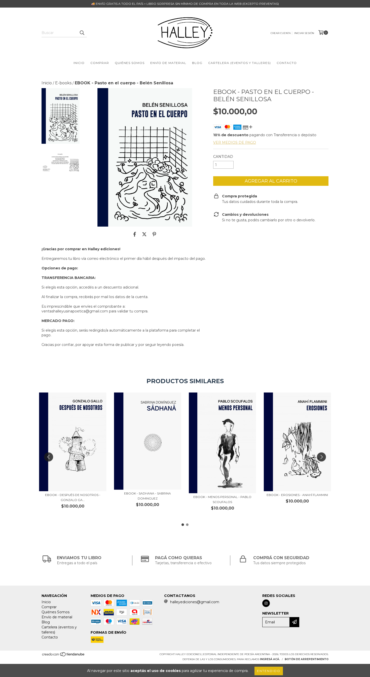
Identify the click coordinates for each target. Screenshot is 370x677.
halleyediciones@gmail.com (194, 602)
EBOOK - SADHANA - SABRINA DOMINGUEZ (147, 495)
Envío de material (168, 63)
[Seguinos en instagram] (266, 603)
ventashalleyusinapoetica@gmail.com (75, 311)
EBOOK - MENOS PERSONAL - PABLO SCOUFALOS (222, 499)
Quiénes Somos (129, 63)
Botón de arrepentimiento (306, 659)
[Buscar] (82, 32)
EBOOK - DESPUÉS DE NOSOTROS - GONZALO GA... (72, 497)
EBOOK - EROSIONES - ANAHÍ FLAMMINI (297, 495)
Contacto (287, 63)
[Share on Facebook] (134, 234)
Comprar (99, 63)
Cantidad (223, 156)
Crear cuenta (281, 33)
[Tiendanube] (64, 656)
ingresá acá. (270, 659)
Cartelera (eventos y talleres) (239, 63)
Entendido (268, 671)
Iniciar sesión (304, 33)
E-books (63, 83)
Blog (197, 63)
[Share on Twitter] (144, 234)
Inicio (79, 63)
